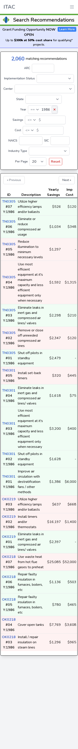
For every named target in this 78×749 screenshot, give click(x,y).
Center (8, 89)
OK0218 (9, 556)
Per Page (21, 161)
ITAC (9, 6)
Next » (66, 180)
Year (23, 109)
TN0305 (8, 201)
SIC (46, 140)
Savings (18, 120)
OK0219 (9, 499)
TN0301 (8, 370)
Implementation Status (19, 78)
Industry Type (17, 151)
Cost (18, 130)
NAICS (12, 140)
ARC (27, 68)
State (20, 99)
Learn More (67, 29)
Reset (55, 161)
